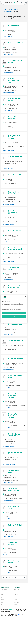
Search (18, 2)
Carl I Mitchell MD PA (15, 43)
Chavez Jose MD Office (13, 471)
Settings (14, 319)
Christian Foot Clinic (15, 525)
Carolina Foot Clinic (15, 174)
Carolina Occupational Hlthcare (12, 212)
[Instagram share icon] (18, 611)
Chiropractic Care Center (14, 507)
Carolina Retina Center (13, 268)
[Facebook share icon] (16, 611)
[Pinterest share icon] (25, 611)
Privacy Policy (10, 307)
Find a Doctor (4, 9)
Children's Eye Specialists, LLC (13, 489)
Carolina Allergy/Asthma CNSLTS (13, 80)
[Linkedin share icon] (21, 611)
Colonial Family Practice (13, 543)
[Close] (25, 296)
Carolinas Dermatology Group (15, 323)
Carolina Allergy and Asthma (15, 61)
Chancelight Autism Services (15, 453)
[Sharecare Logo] (10, 2)
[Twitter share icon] (23, 611)
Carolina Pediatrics (14, 230)
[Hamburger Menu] (4, 2)
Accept (14, 316)
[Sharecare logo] (14, 609)
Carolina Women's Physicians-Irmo (14, 287)
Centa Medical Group (15, 340)
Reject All (14, 312)
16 (21, 578)
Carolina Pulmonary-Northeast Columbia (15, 249)
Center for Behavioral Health (15, 377)
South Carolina (7, 11)
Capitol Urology (13, 25)
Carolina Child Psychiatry (13, 118)
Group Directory (14, 9)
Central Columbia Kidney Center (14, 435)
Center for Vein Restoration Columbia (13, 396)
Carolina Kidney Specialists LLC (13, 193)
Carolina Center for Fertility (14, 100)
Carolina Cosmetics (15, 156)
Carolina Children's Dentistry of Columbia (14, 137)
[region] (14, 309)
